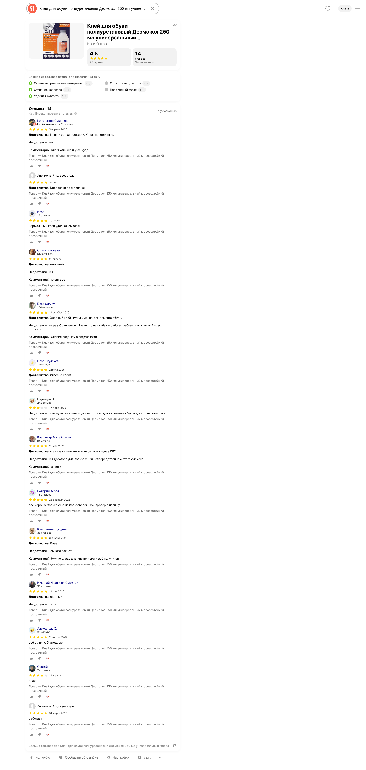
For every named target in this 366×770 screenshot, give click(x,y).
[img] (38, 129)
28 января (55, 258)
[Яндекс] (32, 8)
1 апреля (54, 220)
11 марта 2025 (58, 637)
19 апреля (55, 675)
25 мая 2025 (56, 446)
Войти (345, 8)
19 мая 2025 (56, 591)
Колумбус (43, 757)
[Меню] (357, 8)
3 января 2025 (58, 537)
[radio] (32, 166)
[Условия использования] (173, 79)
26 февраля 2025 (59, 499)
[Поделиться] (175, 24)
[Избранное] (327, 8)
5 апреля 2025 (58, 129)
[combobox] (92, 8)
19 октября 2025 (59, 312)
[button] (164, 111)
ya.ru (147, 757)
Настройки (121, 757)
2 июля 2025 (57, 369)
